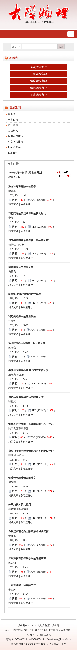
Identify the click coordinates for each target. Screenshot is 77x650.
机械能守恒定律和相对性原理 (24, 294)
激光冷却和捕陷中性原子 (22, 186)
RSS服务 (13, 153)
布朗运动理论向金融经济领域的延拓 (28, 531)
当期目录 (13, 119)
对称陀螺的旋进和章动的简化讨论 (27, 213)
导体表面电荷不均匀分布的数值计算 (28, 370)
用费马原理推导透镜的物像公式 (26, 397)
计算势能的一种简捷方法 (22, 585)
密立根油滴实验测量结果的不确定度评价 (31, 451)
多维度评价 (26, 204)
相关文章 (13, 204)
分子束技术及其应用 (19, 504)
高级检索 (13, 130)
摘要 (14, 200)
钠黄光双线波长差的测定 (22, 477)
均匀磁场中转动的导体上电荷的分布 (28, 240)
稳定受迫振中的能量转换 (22, 316)
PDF (32, 200)
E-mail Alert (14, 147)
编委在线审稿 (38, 80)
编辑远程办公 (38, 87)
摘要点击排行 (15, 136)
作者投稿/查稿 (38, 67)
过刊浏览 (13, 125)
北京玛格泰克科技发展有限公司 (38, 644)
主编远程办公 (38, 94)
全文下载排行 (15, 141)
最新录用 (13, 114)
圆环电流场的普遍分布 (20, 267)
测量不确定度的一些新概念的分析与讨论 (31, 424)
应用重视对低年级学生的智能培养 (27, 558)
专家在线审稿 (38, 73)
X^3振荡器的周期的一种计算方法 (26, 343)
